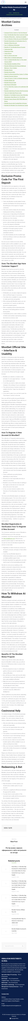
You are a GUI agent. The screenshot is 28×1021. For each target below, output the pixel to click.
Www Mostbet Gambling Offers (12, 64)
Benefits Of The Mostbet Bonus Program (14, 47)
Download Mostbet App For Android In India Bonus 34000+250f (19, 921)
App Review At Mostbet (10, 84)
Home (10, 12)
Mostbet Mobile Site (9, 80)
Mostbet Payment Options (11, 76)
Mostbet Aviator (8, 70)
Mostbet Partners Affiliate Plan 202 (18, 911)
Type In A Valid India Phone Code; (12, 93)
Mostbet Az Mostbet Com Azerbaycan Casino (16, 105)
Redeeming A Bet (8, 51)
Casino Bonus (8, 53)
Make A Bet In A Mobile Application (13, 57)
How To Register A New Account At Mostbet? (16, 39)
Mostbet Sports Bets (9, 72)
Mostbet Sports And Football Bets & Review (15, 103)
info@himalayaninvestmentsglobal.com (11, 1005)
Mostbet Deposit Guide (10, 82)
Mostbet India (16, 12)
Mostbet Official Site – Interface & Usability (15, 37)
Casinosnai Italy (8, 49)
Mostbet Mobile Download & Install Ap (19, 930)
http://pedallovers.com (9, 538)
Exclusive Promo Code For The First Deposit (15, 32)
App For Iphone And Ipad (10, 55)
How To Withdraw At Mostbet (11, 45)
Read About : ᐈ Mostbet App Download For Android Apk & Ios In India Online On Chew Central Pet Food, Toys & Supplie (19, 871)
